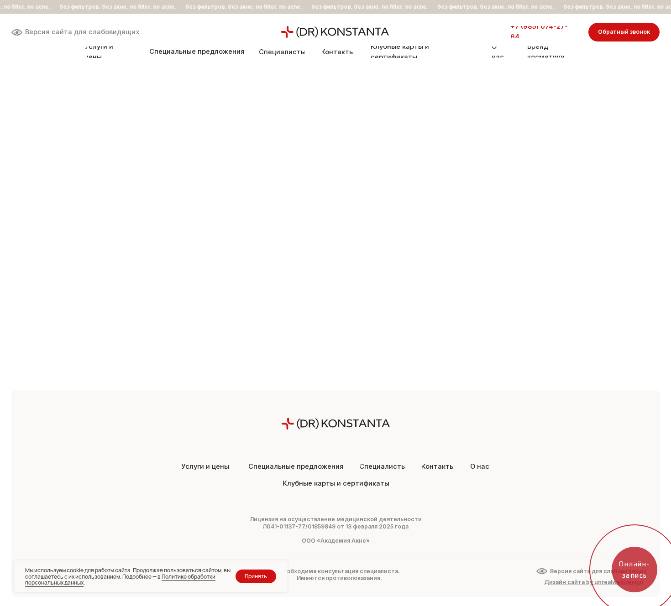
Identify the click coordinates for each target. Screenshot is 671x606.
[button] (624, 32)
